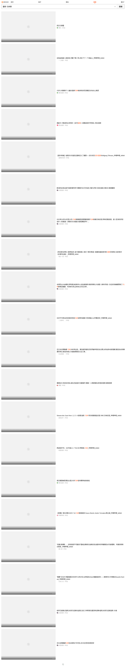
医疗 (39, 2)
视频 (94, 2)
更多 (122, 2)
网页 (12, 2)
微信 (67, 2)
